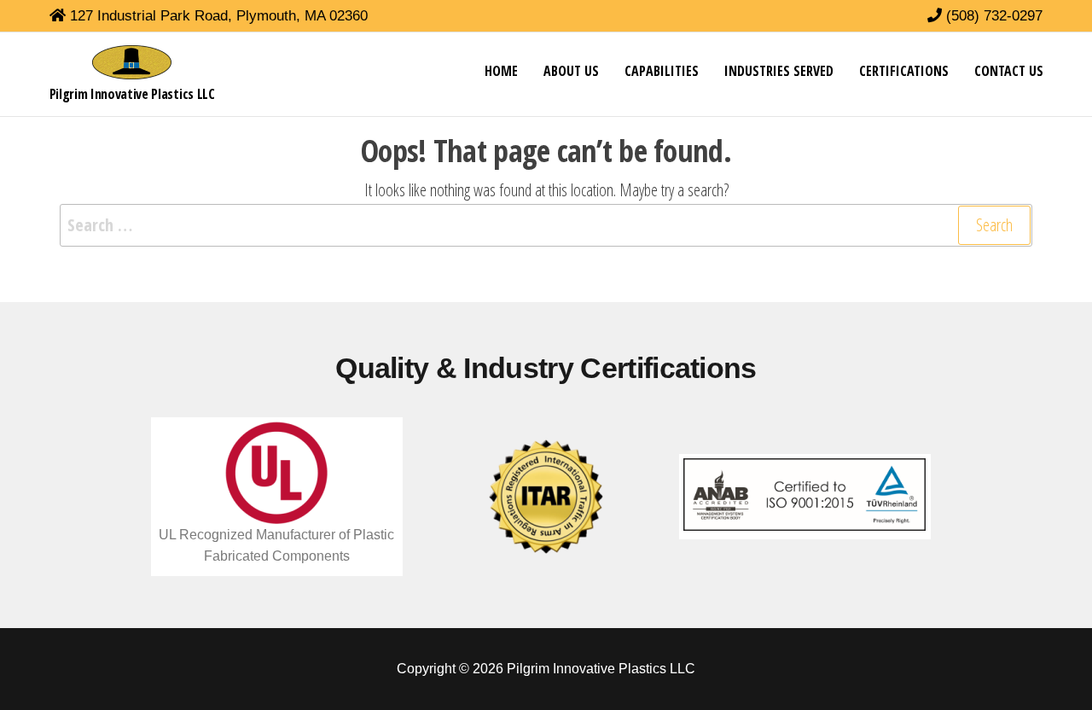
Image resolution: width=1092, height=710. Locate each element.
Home (501, 70)
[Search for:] (546, 225)
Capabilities (661, 70)
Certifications (904, 70)
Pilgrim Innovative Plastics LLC (132, 93)
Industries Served (779, 70)
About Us (571, 70)
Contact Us (1008, 70)
